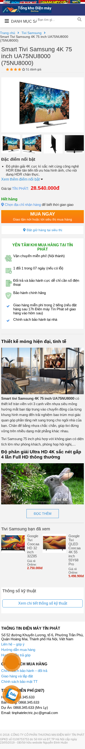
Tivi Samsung (31, 33)
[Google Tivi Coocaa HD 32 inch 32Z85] (13, 552)
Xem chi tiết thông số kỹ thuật (42, 603)
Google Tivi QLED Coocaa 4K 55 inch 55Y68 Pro (74, 550)
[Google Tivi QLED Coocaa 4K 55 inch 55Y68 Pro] (54, 552)
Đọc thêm (42, 513)
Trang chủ (7, 33)
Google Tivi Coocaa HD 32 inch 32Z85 (33, 546)
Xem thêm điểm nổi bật (21, 179)
